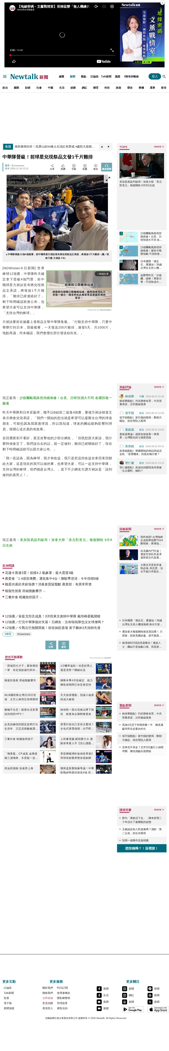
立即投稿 (47, 998)
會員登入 (47, 1008)
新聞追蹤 (9, 1008)
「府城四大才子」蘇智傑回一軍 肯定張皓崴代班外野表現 (21, 668)
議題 (117, 76)
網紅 (84, 87)
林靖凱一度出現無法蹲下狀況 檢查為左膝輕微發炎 (77, 711)
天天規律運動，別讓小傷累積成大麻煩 (77, 697)
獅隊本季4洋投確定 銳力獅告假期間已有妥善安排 (76, 682)
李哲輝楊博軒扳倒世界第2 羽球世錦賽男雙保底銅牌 (77, 755)
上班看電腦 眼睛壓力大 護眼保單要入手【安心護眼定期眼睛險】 (77, 742)
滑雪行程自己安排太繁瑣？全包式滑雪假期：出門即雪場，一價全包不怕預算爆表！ (77, 727)
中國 (50, 87)
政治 (5, 87)
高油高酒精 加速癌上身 (18, 768)
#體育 (8, 634)
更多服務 (56, 981)
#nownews (23, 634)
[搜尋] (164, 76)
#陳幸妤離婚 (131, 76)
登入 (155, 76)
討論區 (95, 76)
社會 (39, 87)
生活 (62, 87)
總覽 (61, 76)
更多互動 (9, 981)
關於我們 (47, 987)
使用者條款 (63, 993)
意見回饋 (47, 1003)
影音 (164, 87)
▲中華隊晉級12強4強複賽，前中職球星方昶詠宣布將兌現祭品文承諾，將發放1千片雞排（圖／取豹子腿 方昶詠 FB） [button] (57, 256)
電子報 (8, 1003)
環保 (130, 87)
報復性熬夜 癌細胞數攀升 (20, 680)
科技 (107, 87)
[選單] (5, 76)
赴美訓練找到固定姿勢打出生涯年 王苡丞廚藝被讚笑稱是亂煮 (21, 727)
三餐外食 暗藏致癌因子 (18, 739)
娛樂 (73, 87)
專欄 (141, 87)
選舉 (152, 87)
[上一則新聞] (102, 147)
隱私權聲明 (63, 998)
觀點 (83, 76)
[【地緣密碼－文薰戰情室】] (142, 34)
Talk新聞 (106, 76)
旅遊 (118, 87)
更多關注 (132, 981)
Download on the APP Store (158, 1009)
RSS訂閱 (62, 987)
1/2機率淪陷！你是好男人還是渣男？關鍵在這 (76, 667)
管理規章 (62, 1003)
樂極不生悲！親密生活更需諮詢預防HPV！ (21, 711)
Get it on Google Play (133, 1009)
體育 (96, 87)
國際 (16, 87)
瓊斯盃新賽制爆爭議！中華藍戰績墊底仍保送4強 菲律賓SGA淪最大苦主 (77, 771)
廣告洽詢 (62, 1008)
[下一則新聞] (108, 147)
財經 (27, 87)
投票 (6, 998)
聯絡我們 (47, 993)
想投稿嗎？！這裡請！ (141, 848)
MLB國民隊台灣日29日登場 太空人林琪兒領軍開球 (21, 697)
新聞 (72, 76)
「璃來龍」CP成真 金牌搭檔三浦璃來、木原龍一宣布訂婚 (21, 756)
